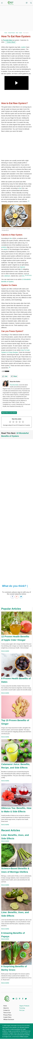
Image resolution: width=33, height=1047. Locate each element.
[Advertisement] (16, 511)
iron (23, 276)
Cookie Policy (7, 1017)
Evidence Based (10, 42)
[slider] (16, 422)
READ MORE (5, 651)
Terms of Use (7, 1012)
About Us (6, 1008)
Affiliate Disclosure (8, 1019)
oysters (23, 47)
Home (5, 1005)
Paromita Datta (7, 40)
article (5, 249)
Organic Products (24, 1005)
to (8, 335)
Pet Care (21, 1010)
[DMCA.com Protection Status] (5, 371)
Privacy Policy (7, 1015)
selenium (7, 276)
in (21, 269)
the (20, 188)
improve (22, 267)
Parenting (22, 1008)
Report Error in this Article (9, 412)
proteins (3, 247)
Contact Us (6, 1010)
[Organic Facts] (11, 3)
